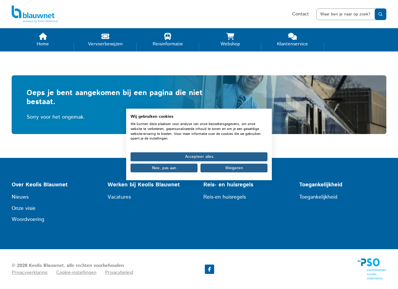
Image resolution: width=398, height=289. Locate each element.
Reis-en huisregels (224, 197)
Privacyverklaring (29, 272)
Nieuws (20, 197)
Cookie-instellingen (76, 272)
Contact (300, 14)
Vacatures (119, 197)
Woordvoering (28, 219)
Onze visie (24, 208)
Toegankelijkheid (318, 197)
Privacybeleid (119, 272)
